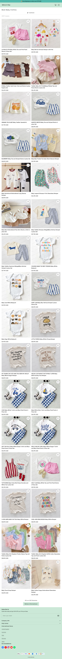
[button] (58, 5)
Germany (4, 638)
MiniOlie (32, 657)
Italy (3, 635)
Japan (3, 641)
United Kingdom (5, 629)
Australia (4, 632)
